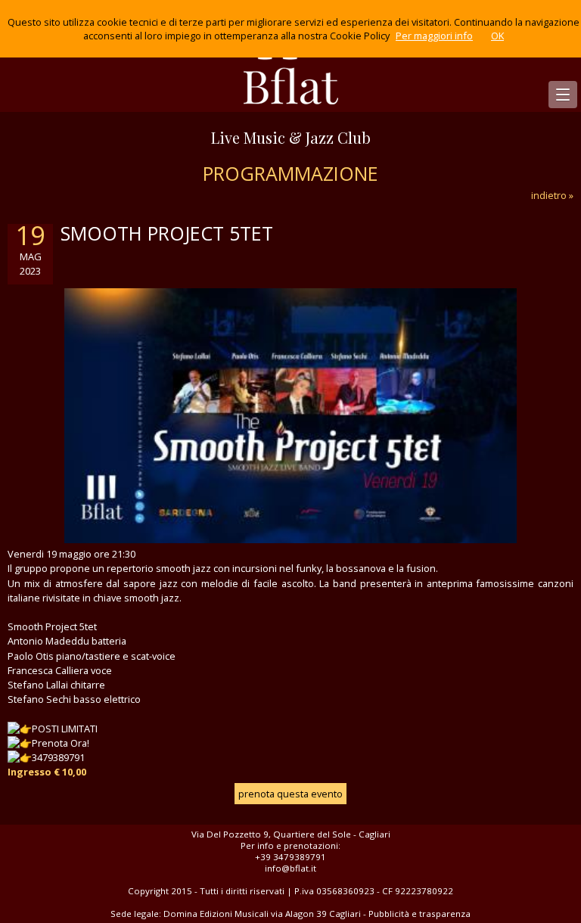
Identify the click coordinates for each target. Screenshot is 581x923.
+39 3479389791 (290, 856)
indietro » (552, 195)
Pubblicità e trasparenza (419, 913)
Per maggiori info (434, 35)
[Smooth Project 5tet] (290, 539)
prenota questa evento (290, 793)
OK (497, 35)
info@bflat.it (290, 868)
